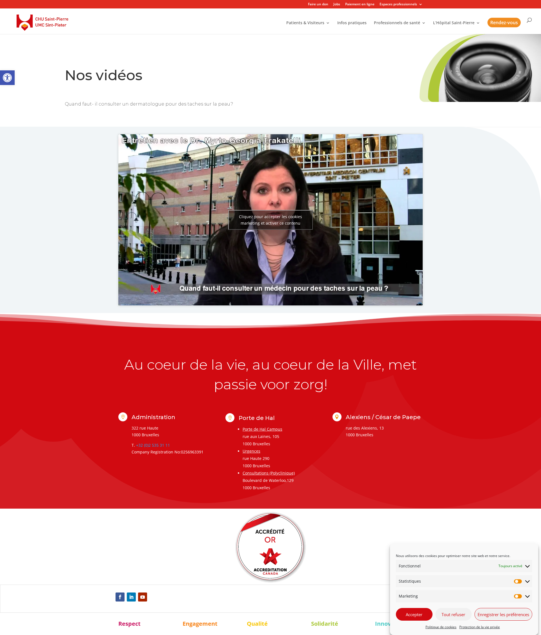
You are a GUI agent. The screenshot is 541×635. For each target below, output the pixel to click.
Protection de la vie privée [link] (479, 627)
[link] (7, 77)
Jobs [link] (336, 4)
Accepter (414, 614)
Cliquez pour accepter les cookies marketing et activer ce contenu (270, 220)
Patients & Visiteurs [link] (305, 23)
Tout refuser (453, 614)
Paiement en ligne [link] (359, 4)
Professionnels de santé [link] (397, 23)
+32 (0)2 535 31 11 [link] (153, 445)
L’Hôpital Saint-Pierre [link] (454, 23)
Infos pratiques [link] (352, 23)
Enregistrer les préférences (503, 614)
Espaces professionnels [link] (398, 4)
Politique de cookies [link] (440, 627)
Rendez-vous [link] (504, 22)
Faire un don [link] (318, 4)
